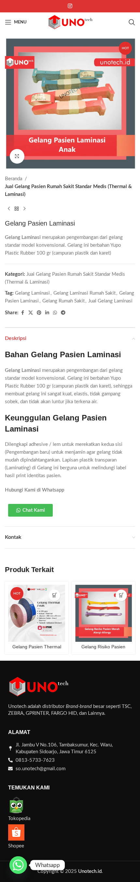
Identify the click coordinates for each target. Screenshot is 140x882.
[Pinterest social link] (39, 312)
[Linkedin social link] (47, 312)
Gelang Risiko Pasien (103, 646)
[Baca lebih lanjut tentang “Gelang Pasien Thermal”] (54, 595)
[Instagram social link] (69, 6)
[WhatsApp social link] (55, 312)
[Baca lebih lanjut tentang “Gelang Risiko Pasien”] (121, 595)
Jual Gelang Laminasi (110, 301)
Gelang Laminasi (32, 293)
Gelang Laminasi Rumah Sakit (84, 293)
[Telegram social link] (63, 312)
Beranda (13, 178)
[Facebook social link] (22, 312)
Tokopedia (19, 818)
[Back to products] (17, 209)
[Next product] (24, 209)
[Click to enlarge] (17, 156)
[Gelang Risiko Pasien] (103, 613)
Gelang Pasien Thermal (36, 646)
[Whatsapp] (18, 865)
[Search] (131, 22)
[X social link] (30, 312)
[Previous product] (9, 209)
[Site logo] (70, 22)
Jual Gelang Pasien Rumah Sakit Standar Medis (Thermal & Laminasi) (68, 190)
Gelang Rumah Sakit (63, 301)
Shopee (16, 846)
